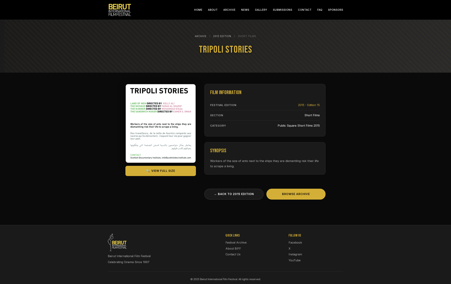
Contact (305, 9)
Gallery (261, 9)
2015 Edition (222, 36)
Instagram (295, 254)
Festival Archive (236, 242)
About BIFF (233, 248)
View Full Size (160, 171)
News (245, 9)
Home (198, 9)
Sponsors (335, 9)
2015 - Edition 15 (309, 105)
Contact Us (233, 254)
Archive (229, 9)
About (213, 9)
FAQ (319, 9)
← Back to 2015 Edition (234, 194)
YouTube (295, 260)
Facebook (295, 242)
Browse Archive (296, 194)
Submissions (282, 9)
